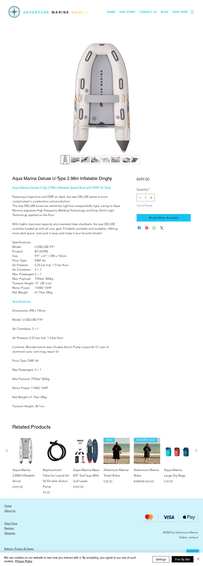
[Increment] (151, 197)
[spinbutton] (145, 197)
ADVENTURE (37, 12)
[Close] (198, 559)
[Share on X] (161, 227)
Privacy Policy (23, 561)
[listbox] (79, 12)
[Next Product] (196, 450)
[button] (79, 12)
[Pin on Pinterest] (146, 227)
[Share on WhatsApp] (154, 227)
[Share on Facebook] (139, 227)
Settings (161, 559)
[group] (101, 466)
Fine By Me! (182, 559)
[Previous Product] (6, 450)
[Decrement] (140, 197)
